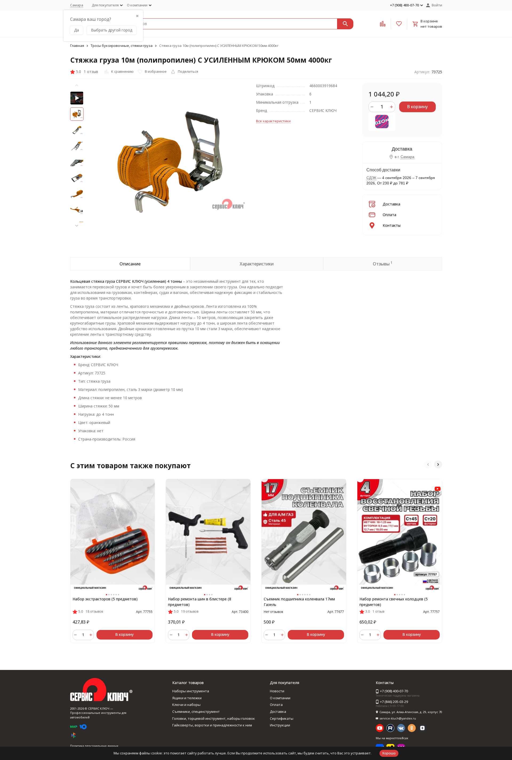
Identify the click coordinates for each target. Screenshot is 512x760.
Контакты (392, 225)
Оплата (389, 214)
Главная (77, 45)
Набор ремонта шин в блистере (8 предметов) (199, 601)
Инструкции (280, 725)
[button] (76, 225)
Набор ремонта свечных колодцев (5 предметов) (393, 601)
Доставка (391, 204)
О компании (280, 698)
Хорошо (389, 753)
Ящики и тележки (187, 698)
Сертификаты (281, 718)
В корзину (417, 107)
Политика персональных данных (94, 746)
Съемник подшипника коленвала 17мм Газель (299, 601)
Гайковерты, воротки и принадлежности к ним (212, 725)
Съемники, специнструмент (196, 711)
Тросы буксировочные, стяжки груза (122, 45)
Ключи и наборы (186, 704)
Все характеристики (273, 121)
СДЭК (371, 178)
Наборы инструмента (190, 691)
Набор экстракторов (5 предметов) (105, 598)
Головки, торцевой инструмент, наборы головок (213, 718)
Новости (277, 691)
